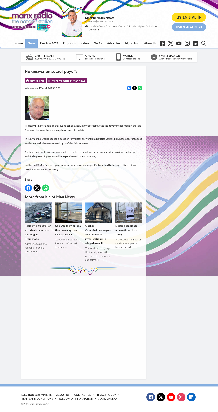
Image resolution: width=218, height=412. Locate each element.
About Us (150, 43)
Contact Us (82, 394)
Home (19, 43)
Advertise (113, 43)
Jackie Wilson (96, 26)
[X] (170, 43)
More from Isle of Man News (68, 80)
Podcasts (69, 43)
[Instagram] (187, 43)
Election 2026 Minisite (36, 394)
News (31, 43)
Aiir (47, 403)
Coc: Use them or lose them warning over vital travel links (68, 230)
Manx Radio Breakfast (99, 18)
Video (84, 43)
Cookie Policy (108, 398)
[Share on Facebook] (129, 88)
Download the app (131, 58)
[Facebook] (162, 43)
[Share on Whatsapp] (140, 88)
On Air (98, 43)
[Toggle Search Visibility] (203, 43)
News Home (37, 80)
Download (94, 29)
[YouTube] (178, 43)
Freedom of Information (75, 398)
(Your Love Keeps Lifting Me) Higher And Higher (132, 26)
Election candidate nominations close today (126, 230)
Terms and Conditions (37, 398)
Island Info (132, 43)
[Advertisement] (85, 325)
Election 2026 (49, 43)
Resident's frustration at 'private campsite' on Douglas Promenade (38, 232)
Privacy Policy (106, 394)
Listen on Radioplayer (95, 58)
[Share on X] (134, 88)
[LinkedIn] (195, 43)
